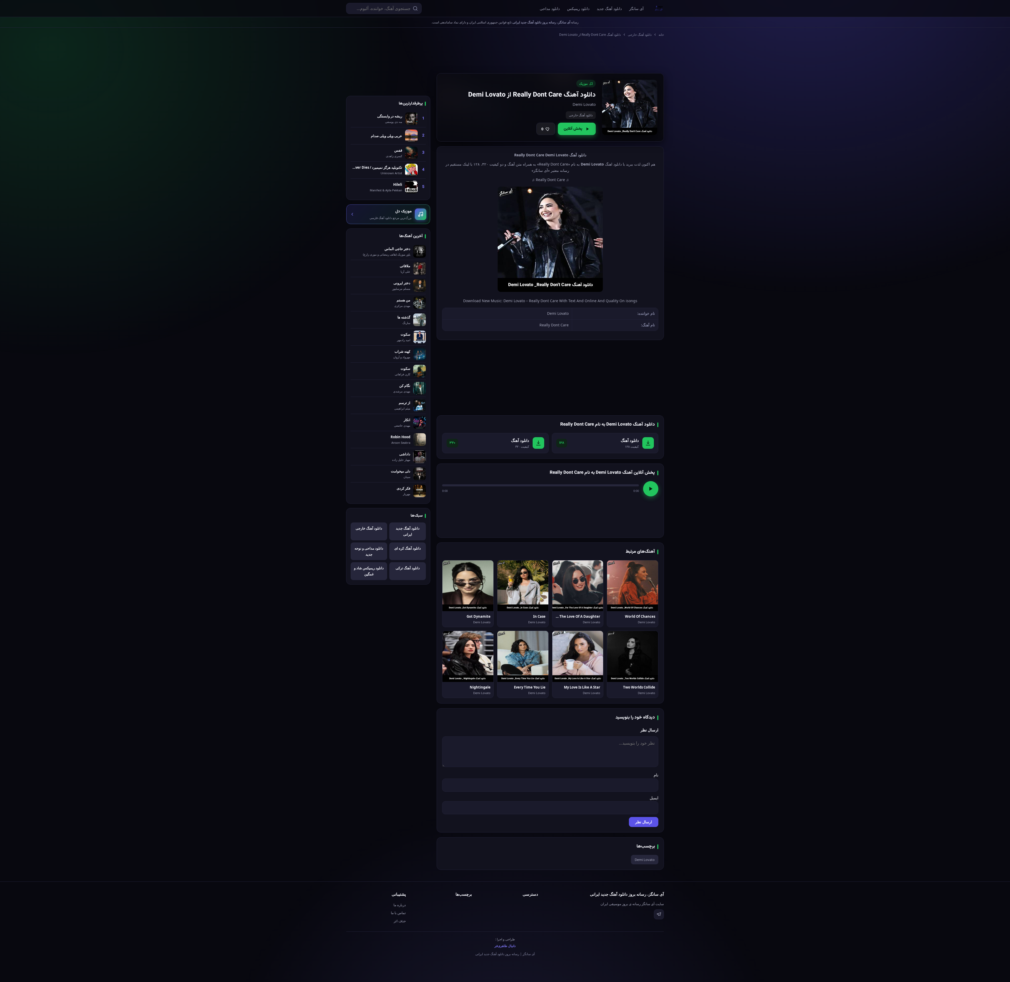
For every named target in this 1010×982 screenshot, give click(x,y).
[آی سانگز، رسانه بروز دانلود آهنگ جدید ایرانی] (659, 8)
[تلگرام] (659, 914)
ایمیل (654, 797)
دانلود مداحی (550, 8)
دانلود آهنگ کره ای (407, 548)
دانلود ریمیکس (578, 8)
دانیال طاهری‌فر (505, 946)
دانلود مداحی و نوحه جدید (369, 551)
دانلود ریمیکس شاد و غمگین (369, 571)
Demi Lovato (645, 859)
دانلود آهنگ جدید (609, 8)
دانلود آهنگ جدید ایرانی (408, 531)
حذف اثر (400, 921)
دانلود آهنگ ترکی (408, 568)
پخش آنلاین (573, 129)
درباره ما (399, 905)
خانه (661, 34)
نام (656, 774)
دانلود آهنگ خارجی (640, 34)
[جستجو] (415, 8)
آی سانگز (636, 8)
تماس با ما (398, 912)
